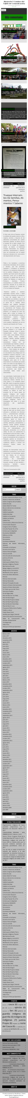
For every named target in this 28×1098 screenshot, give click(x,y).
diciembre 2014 (7, 684)
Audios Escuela (7, 504)
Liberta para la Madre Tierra (11, 562)
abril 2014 (5, 701)
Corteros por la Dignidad (10, 531)
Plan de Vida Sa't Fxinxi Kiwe (10, 604)
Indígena (20, 1016)
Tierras (21, 1029)
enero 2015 (6, 682)
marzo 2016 (6, 652)
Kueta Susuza (6, 560)
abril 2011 (5, 776)
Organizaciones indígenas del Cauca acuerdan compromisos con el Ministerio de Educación (14, 35)
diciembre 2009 (7, 807)
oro (16, 1026)
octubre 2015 (6, 663)
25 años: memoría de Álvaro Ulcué (12, 497)
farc (13, 1010)
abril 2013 (5, 726)
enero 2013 (6, 732)
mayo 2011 (6, 774)
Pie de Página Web (8, 593)
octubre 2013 (6, 713)
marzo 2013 (6, 728)
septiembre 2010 (7, 791)
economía (11, 1007)
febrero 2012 (6, 755)
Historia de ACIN (7, 553)
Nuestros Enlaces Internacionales (12, 585)
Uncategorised (7, 622)
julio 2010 (5, 795)
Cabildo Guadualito (8, 512)
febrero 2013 (6, 730)
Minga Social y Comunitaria (10, 570)
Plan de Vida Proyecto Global (11, 600)
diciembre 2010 (7, 784)
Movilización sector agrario (10, 572)
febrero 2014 (6, 705)
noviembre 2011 (7, 761)
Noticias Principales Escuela (10, 583)
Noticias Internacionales (9, 579)
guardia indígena (14, 1013)
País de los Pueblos (8, 591)
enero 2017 (6, 636)
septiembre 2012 (7, 740)
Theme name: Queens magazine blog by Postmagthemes (15, 1095)
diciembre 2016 (7, 638)
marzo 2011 (6, 778)
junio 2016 (6, 646)
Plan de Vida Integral (8, 597)
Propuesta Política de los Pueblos (12, 608)
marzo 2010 (6, 803)
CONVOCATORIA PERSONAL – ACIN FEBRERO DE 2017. (14, 60)
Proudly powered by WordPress (12, 1093)
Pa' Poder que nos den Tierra (11, 589)
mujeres (16, 1023)
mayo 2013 (6, 724)
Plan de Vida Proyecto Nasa (10, 602)
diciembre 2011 (7, 759)
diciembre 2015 (7, 659)
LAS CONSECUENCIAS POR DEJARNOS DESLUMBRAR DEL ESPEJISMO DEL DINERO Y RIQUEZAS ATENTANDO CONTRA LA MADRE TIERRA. (14, 138)
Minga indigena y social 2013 (11, 568)
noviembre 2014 (7, 686)
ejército (20, 1007)
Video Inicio (6, 624)
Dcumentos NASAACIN (9, 533)
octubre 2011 (6, 763)
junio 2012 (6, 747)
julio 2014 (5, 694)
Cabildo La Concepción (9, 516)
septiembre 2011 (7, 766)
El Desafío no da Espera (9, 547)
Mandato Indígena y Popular (11, 564)
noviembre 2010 (7, 786)
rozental (7, 1029)
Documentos (6, 537)
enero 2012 (6, 757)
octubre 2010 (6, 789)
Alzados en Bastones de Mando (11, 499)
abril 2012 (5, 751)
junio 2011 (6, 772)
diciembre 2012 (7, 734)
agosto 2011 (6, 768)
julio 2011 (5, 770)
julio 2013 (5, 719)
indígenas (9, 1019)
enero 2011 (6, 782)
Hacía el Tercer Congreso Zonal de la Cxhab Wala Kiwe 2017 (14, 76)
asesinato (5, 1004)
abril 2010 (5, 801)
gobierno (22, 1011)
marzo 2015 (6, 678)
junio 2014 (6, 696)
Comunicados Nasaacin (7, 90)
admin (11, 38)
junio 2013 (6, 722)
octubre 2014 (6, 688)
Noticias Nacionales (9, 227)
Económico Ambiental (9, 541)
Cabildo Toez (6, 520)
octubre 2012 (6, 738)
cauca (12, 1004)
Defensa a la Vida (7, 535)
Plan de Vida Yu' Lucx (9, 606)
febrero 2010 (6, 805)
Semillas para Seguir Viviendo (11, 614)
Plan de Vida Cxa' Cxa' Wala (10, 595)
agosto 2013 (6, 717)
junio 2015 (6, 671)
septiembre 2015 (7, 665)
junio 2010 (6, 797)
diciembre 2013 (7, 709)
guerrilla (8, 1016)
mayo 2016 (6, 648)
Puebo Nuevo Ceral (8, 612)
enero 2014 (6, 707)
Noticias (5, 577)
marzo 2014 (6, 703)
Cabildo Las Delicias (8, 518)
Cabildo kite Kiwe (7, 514)
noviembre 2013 (7, 711)
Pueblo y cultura (7, 610)
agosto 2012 (6, 743)
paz (20, 1026)
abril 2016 (5, 650)
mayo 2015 (6, 673)
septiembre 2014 (7, 690)
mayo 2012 (6, 749)
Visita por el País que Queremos (12, 626)
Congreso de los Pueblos (10, 527)
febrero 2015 (6, 680)
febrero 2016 (6, 655)
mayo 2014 (6, 699)
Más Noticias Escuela (8, 566)
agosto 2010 (6, 793)
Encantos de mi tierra (9, 549)
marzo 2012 (6, 753)
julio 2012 (5, 745)
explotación (5, 1011)
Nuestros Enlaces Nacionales (11, 587)
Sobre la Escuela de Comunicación (12, 616)
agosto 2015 (6, 667)
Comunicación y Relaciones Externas (13, 522)
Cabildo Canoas (7, 510)
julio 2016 (5, 644)
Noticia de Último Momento (9, 31)
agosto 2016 (6, 642)
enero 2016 (6, 657)
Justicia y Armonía (8, 558)
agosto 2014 (6, 692)
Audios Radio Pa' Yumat (9, 506)
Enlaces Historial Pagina (9, 551)
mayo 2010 (6, 799)
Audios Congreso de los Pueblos (12, 501)
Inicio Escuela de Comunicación (11, 556)
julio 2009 (5, 810)
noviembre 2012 (7, 736)
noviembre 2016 (7, 640)
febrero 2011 (6, 780)
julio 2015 (5, 669)
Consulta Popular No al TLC (10, 529)
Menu (3, 10)
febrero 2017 (6, 634)
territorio (15, 1029)
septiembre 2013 (7, 715)
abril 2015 (5, 676)
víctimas (7, 1031)
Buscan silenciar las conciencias (12, 508)
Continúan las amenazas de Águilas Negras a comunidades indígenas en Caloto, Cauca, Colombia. (14, 174)
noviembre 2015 (7, 661)
